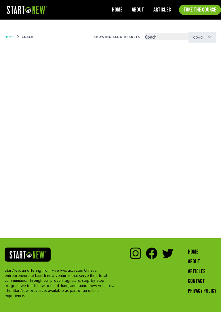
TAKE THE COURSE (200, 9)
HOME (117, 9)
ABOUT (138, 9)
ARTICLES (162, 9)
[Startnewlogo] (27, 10)
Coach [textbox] (199, 37)
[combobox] (202, 37)
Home (9, 37)
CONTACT (196, 281)
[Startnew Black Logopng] (28, 255)
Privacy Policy (202, 291)
